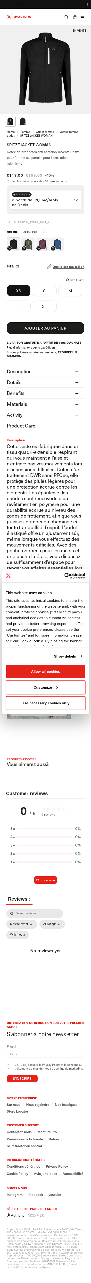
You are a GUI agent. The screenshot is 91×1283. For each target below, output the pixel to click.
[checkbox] (17, 935)
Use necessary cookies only (45, 703)
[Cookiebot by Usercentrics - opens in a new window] (64, 576)
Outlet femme (45, 131)
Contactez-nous (19, 1132)
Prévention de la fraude (25, 1139)
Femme (68, 4)
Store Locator (17, 1111)
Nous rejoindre (37, 1104)
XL (44, 306)
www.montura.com (18, 1235)
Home (11, 131)
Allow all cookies (45, 671)
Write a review (45, 880)
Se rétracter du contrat (24, 1146)
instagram (15, 1194)
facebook (35, 1194)
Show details (65, 656)
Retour (54, 1139)
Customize (42, 687)
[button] (66, 17)
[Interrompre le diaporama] (86, 4)
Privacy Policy (51, 1064)
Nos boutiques (66, 1104)
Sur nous (13, 1104)
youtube (55, 1194)
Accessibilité (73, 1173)
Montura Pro (47, 1132)
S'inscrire (22, 1078)
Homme (81, 4)
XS (18, 291)
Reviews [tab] (19, 899)
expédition (48, 347)
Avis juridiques (45, 1173)
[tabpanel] (45, 956)
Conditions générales (23, 1166)
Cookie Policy (17, 1173)
